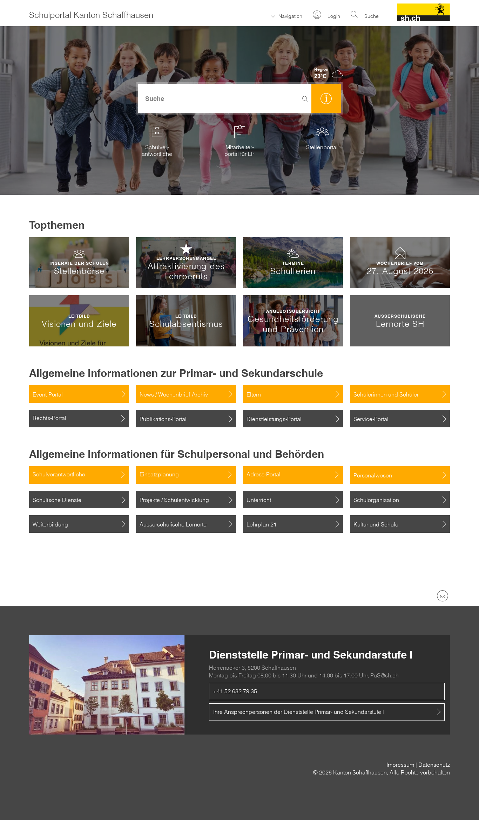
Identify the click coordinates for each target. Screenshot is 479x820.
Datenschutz (434, 764)
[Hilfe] (326, 98)
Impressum (400, 764)
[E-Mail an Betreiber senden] (442, 595)
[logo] (423, 18)
